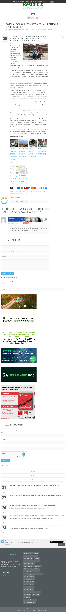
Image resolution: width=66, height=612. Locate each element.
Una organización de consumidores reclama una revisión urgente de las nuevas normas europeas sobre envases (36, 526)
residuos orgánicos (28, 584)
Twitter (31, 18)
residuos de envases (29, 576)
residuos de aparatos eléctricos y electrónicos (32, 574)
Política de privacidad (21, 610)
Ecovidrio (37, 558)
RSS (37, 18)
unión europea (35, 594)
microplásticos (37, 566)
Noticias (11, 29)
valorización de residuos (30, 600)
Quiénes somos (32, 610)
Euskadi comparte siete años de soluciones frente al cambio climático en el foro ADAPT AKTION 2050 (34, 485)
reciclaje (37, 568)
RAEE (31, 568)
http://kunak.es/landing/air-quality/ (22, 232)
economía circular (28, 558)
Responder (26, 223)
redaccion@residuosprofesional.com (9, 574)
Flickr (34, 18)
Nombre (3, 439)
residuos (37, 571)
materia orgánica (28, 566)
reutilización (37, 592)
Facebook (29, 18)
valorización (27, 597)
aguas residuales (28, 553)
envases (26, 561)
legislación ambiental (29, 563)
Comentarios (33, 479)
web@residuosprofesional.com (8, 575)
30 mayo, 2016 (18, 223)
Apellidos (4, 446)
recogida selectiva (28, 571)
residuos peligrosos (28, 587)
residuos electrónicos (29, 579)
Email (3, 432)
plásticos (26, 568)
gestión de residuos (35, 561)
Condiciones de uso (42, 610)
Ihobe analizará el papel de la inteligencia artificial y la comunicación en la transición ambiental (32, 506)
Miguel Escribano (11, 223)
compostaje (34, 555)
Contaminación (17, 29)
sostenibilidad (27, 594)
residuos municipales (29, 581)
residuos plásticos (28, 589)
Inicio (7, 29)
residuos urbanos (28, 592)
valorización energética (29, 602)
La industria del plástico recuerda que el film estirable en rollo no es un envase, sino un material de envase (35, 495)
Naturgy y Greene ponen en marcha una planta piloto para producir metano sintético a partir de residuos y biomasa (37, 516)
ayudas (36, 553)
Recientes (33, 471)
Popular (33, 475)
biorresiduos (27, 555)
